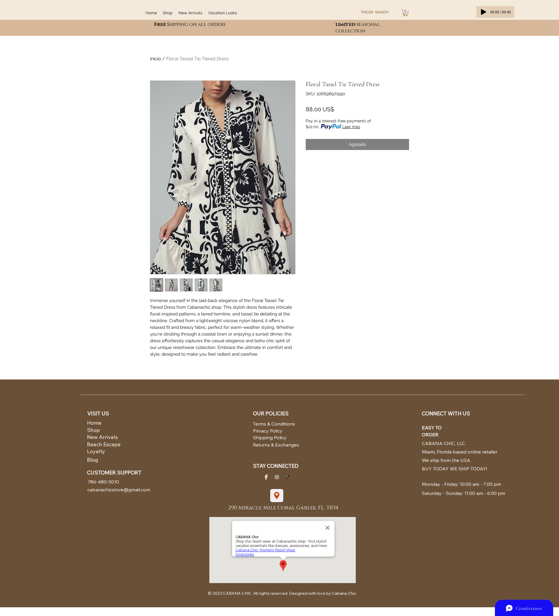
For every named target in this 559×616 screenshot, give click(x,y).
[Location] (276, 495)
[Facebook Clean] (266, 477)
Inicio (155, 58)
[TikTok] (287, 477)
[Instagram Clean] (277, 477)
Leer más (351, 126)
